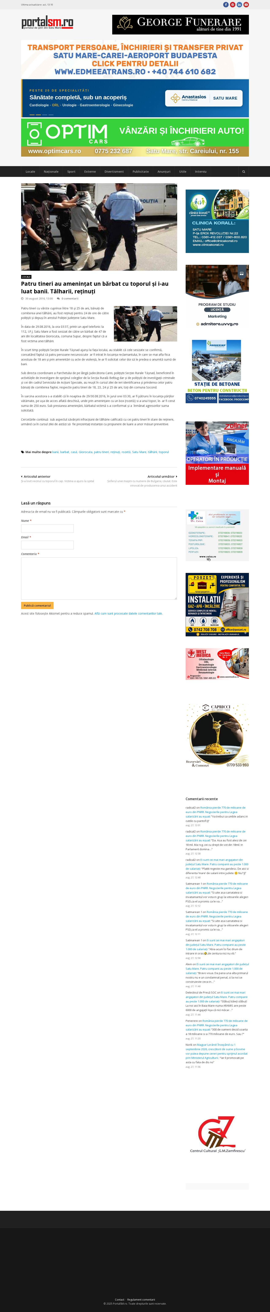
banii (55, 452)
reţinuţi (115, 452)
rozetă (126, 452)
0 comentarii (70, 298)
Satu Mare (139, 452)
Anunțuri (164, 171)
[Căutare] (243, 171)
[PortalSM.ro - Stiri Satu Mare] (47, 27)
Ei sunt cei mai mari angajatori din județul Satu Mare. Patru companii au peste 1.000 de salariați (217, 864)
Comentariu (30, 554)
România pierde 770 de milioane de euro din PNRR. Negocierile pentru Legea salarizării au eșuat (216, 812)
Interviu (201, 171)
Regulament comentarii (141, 1299)
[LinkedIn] (239, 4)
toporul (164, 452)
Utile (182, 171)
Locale (30, 171)
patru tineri (101, 452)
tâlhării (152, 452)
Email (26, 537)
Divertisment (114, 171)
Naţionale (51, 171)
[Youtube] (246, 4)
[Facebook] (226, 4)
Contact (119, 1299)
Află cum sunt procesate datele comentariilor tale (128, 613)
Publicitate (141, 171)
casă (74, 452)
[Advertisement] (99, 638)
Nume (26, 521)
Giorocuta (85, 452)
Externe (90, 171)
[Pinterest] (232, 4)
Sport (71, 171)
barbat (64, 452)
